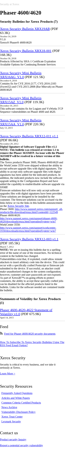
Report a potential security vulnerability (21, 445)
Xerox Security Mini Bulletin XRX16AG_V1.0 (20, 75)
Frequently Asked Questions (16, 393)
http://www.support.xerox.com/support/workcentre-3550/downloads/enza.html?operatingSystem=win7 (28, 229)
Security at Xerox (9, 4)
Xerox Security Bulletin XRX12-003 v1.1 (29, 239)
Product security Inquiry (13, 439)
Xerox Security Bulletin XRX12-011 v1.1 (29, 136)
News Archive (9, 407)
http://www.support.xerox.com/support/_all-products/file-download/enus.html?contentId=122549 (31, 211)
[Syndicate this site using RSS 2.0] (1, 333)
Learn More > (7, 373)
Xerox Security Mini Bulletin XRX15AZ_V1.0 (20, 100)
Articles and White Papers (15, 397)
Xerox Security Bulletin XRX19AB (25, 29)
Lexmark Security (11, 421)
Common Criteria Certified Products (21, 402)
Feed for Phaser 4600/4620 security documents (29, 333)
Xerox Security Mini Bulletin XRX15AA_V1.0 (20, 122)
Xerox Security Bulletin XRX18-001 (25, 51)
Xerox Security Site (18, 205)
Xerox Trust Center (12, 416)
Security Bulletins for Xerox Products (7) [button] (29, 21)
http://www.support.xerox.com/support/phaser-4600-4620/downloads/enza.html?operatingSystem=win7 (28, 220)
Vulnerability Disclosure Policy (18, 412)
